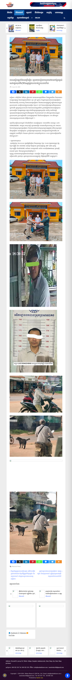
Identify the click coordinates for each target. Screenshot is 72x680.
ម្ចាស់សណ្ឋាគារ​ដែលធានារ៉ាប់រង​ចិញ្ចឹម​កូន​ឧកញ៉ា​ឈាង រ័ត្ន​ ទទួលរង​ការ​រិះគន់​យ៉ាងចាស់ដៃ (61, 649)
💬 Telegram (21, 633)
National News (16, 566)
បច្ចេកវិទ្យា (10, 17)
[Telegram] (52, 91)
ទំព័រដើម (9, 12)
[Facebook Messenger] (46, 91)
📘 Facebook (13, 633)
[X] (20, 91)
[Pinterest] (33, 91)
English (37, 17)
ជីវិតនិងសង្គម (39, 12)
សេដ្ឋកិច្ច (49, 12)
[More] (59, 91)
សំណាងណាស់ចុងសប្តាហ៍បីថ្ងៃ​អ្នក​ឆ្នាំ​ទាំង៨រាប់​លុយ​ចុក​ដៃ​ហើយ (40, 26)
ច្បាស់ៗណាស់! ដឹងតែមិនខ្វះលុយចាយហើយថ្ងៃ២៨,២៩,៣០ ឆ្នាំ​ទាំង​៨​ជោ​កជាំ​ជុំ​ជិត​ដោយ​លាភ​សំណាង (40, 649)
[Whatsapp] (39, 91)
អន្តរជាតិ (29, 12)
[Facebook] (13, 91)
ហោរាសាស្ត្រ (59, 12)
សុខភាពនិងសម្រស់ (23, 17)
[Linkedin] (26, 91)
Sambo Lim (39, 678)
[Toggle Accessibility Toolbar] (67, 675)
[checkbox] (5, 675)
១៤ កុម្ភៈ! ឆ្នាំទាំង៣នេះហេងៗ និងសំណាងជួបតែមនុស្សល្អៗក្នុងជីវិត (61, 26)
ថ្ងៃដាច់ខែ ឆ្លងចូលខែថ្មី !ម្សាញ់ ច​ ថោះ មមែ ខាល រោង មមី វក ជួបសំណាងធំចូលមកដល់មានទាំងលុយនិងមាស (20, 649)
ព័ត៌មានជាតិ (19, 12)
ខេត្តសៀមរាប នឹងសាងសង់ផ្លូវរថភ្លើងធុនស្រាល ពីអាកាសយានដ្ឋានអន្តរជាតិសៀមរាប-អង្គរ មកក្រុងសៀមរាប (19, 26)
